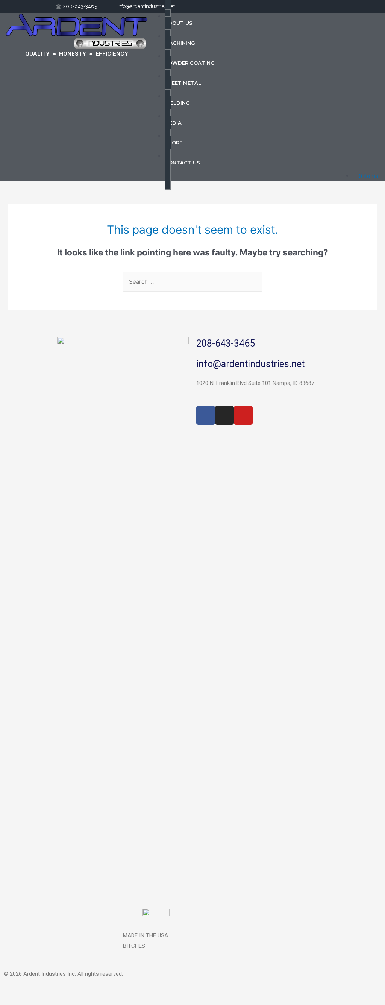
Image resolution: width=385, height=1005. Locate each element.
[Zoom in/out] (15, 990)
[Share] (78, 990)
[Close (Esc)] (110, 990)
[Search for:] (192, 281)
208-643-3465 (225, 343)
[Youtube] (243, 415)
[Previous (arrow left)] (15, 1001)
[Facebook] (205, 415)
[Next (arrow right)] (47, 1001)
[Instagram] (224, 415)
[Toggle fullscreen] (47, 990)
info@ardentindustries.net (250, 364)
